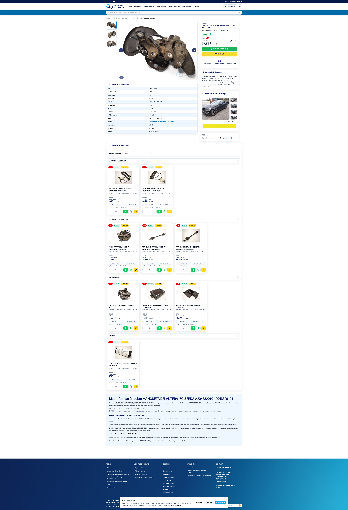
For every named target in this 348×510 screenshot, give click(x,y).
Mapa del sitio (167, 468)
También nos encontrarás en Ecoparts (118, 474)
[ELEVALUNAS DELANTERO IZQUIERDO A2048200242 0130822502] (157, 177)
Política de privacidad (169, 486)
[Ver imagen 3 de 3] (111, 44)
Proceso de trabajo (168, 483)
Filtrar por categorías (115, 153)
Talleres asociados (174, 6)
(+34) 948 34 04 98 (221, 476)
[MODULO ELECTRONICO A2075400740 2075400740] (191, 293)
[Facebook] (107, 1)
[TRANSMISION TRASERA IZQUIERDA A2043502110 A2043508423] (191, 235)
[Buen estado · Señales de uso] (164, 328)
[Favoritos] (235, 41)
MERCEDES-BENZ (231, 122)
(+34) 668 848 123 (221, 479)
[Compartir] (231, 41)
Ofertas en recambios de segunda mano (197, 471)
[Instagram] (109, 1)
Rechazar (199, 502)
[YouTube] (114, 1)
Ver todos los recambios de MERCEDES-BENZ (123, 434)
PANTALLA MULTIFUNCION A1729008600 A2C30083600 (155, 306)
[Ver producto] (116, 211)
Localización (166, 474)
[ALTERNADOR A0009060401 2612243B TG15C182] (123, 293)
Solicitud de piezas (112, 468)
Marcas (109, 484)
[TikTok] (111, 1)
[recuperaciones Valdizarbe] (115, 6)
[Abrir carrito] (240, 7)
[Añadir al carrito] (136, 211)
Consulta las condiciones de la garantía (163, 121)
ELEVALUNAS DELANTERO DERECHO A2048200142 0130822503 (120, 190)
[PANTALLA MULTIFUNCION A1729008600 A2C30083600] (157, 293)
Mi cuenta (190, 468)
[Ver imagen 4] (233, 117)
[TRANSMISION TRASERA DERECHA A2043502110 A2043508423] (157, 235)
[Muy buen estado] (210, 34)
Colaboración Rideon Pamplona (144, 477)
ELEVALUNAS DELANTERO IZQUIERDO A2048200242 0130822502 (154, 190)
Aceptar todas (220, 502)
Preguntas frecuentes (169, 477)
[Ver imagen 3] (233, 111)
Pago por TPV (167, 480)
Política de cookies (168, 492)
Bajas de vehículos (140, 468)
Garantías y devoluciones (142, 474)
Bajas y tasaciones (148, 6)
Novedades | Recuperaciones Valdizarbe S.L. (199, 476)
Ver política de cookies (174, 505)
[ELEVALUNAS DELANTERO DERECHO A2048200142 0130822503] (123, 177)
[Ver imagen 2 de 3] (111, 34)
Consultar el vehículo (220, 126)
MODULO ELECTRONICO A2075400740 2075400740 (188, 306)
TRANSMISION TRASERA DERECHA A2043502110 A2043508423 (153, 248)
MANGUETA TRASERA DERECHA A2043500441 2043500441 (119, 248)
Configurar (209, 502)
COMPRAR (221, 54)
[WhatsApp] (125, 211)
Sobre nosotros (186, 6)
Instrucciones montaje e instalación (117, 481)
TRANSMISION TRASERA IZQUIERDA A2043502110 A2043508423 (188, 248)
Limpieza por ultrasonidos (114, 471)
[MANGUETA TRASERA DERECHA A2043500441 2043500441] (123, 235)
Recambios (137, 6)
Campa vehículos (161, 6)
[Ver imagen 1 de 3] (111, 25)
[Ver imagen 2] (233, 106)
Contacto (196, 6)
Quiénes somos (167, 471)
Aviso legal (166, 489)
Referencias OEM (112, 488)
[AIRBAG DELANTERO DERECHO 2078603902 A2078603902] (123, 352)
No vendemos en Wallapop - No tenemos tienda (116, 477)
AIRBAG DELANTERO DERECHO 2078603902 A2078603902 (123, 365)
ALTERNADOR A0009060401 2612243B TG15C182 (121, 306)
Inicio (130, 6)
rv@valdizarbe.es (221, 481)
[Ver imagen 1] (233, 100)
